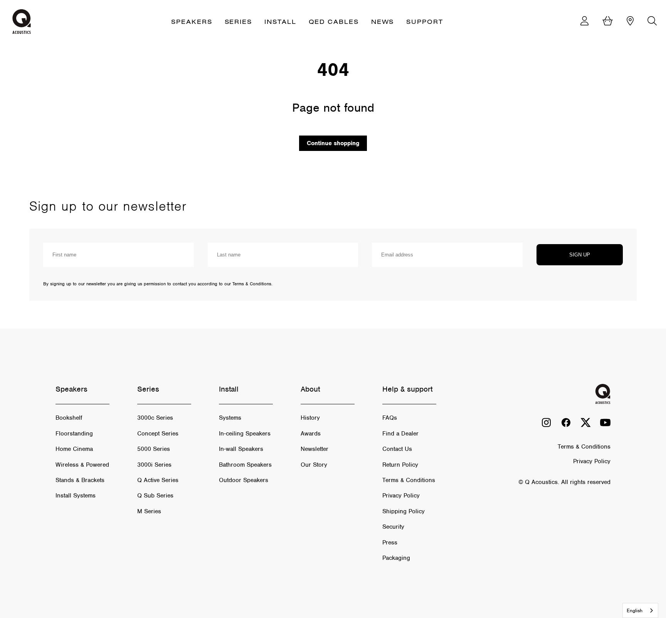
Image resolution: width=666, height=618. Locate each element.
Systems (230, 418)
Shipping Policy (403, 511)
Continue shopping (333, 143)
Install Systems (76, 495)
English (634, 610)
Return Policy (400, 465)
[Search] (652, 21)
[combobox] (640, 610)
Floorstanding (74, 433)
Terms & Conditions (408, 480)
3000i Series (154, 465)
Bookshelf (69, 418)
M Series (149, 511)
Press (389, 542)
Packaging (396, 558)
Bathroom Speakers (245, 465)
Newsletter (314, 449)
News (382, 21)
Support (424, 21)
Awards (311, 433)
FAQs (389, 418)
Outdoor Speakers (243, 480)
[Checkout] (607, 21)
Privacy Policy (401, 495)
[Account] (584, 21)
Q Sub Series (155, 495)
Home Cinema (74, 449)
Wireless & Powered (82, 465)
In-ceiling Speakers (245, 433)
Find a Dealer (400, 433)
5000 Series (153, 449)
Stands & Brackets (80, 480)
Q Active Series (157, 480)
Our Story (314, 465)
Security (393, 527)
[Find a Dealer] (630, 21)
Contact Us (397, 449)
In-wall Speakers (241, 449)
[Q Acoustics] (21, 21)
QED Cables (334, 21)
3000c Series (155, 418)
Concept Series (157, 433)
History (310, 418)
